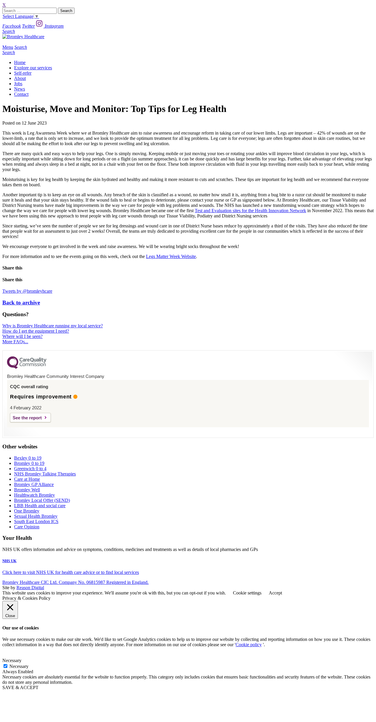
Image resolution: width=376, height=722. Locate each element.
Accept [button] (275, 592)
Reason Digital (30, 587)
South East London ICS (36, 521)
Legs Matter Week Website (171, 256)
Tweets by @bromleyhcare (27, 291)
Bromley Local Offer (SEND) (42, 500)
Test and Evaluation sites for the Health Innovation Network (250, 210)
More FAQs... (15, 341)
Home (20, 62)
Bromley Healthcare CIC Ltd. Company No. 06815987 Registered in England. (75, 582)
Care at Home (27, 479)
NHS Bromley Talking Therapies (45, 473)
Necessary (18, 666)
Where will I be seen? (22, 336)
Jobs (18, 83)
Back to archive (21, 302)
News (19, 88)
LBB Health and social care (40, 505)
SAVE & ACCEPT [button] (20, 687)
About (20, 78)
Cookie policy (249, 644)
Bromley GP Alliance (34, 484)
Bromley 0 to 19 (29, 463)
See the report (27, 417)
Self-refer (22, 73)
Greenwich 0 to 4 (30, 468)
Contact (21, 94)
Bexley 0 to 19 (27, 457)
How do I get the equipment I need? (35, 331)
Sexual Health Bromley (36, 516)
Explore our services (33, 67)
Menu (7, 47)
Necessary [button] (11, 660)
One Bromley (26, 510)
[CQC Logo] (26, 367)
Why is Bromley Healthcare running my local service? (52, 325)
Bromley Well (27, 489)
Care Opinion (26, 526)
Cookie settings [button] (247, 592)
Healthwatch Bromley (34, 494)
